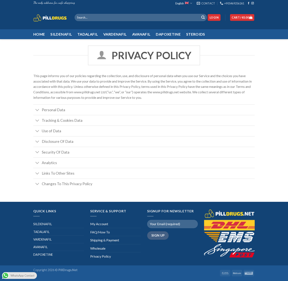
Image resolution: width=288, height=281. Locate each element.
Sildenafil (61, 34)
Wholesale (97, 248)
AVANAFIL (40, 247)
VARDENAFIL (42, 239)
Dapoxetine (168, 34)
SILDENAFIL (42, 224)
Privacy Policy (100, 256)
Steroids (195, 34)
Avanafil (141, 34)
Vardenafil (115, 34)
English (179, 3)
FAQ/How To (100, 232)
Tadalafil (87, 34)
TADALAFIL (41, 232)
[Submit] (203, 17)
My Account (99, 224)
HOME (39, 34)
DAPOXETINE (43, 254)
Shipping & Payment (104, 240)
